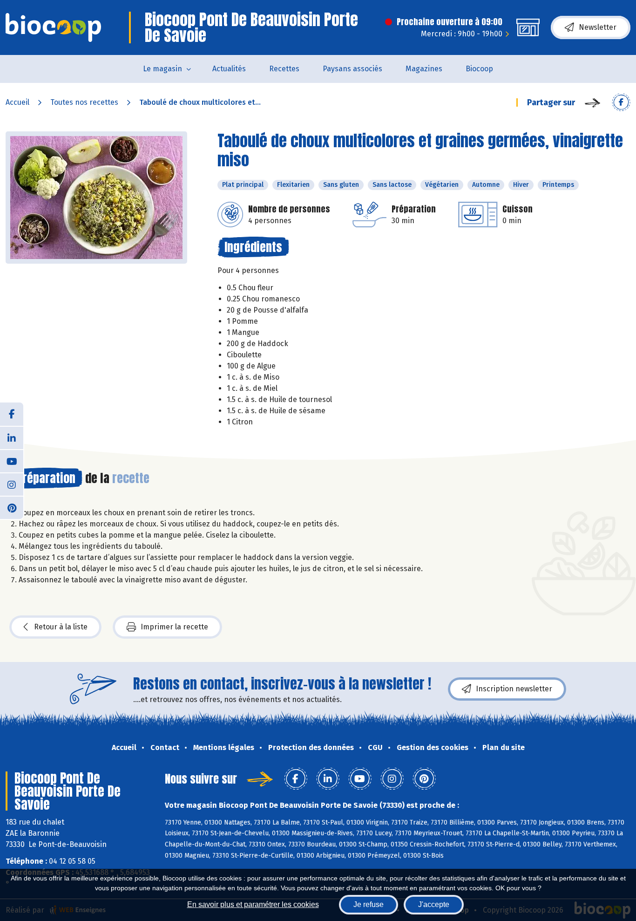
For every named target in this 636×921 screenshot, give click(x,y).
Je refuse (368, 904)
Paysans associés (352, 68)
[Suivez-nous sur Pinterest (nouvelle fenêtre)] (11, 507)
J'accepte (433, 904)
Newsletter (597, 27)
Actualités (229, 68)
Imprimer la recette (174, 626)
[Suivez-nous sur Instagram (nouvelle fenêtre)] (11, 484)
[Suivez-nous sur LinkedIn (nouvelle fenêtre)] (11, 437)
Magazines (424, 68)
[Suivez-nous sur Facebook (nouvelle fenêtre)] (11, 414)
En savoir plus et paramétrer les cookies (253, 904)
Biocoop (479, 68)
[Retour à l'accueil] (53, 27)
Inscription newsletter (514, 688)
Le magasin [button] (162, 68)
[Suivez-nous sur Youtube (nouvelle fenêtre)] (11, 460)
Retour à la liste (61, 626)
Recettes (284, 68)
